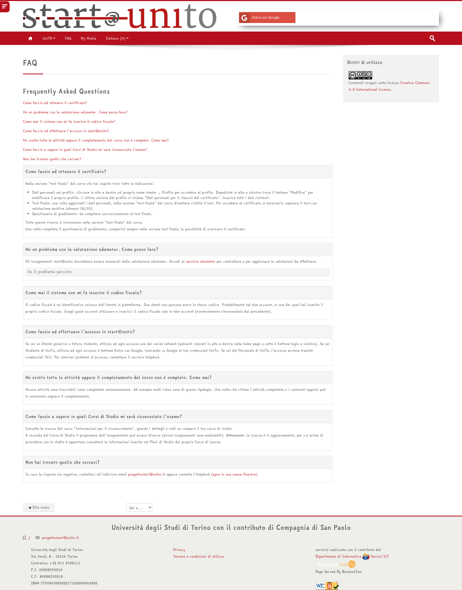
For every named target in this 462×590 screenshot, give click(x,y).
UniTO (47, 38)
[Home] (119, 15)
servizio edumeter (200, 261)
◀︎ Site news (38, 507)
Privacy (179, 549)
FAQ (68, 38)
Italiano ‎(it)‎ (115, 38)
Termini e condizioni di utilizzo (198, 556)
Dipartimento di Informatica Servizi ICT (352, 556)
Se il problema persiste (50, 272)
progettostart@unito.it (146, 474)
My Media (88, 38)
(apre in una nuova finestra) (234, 474)
